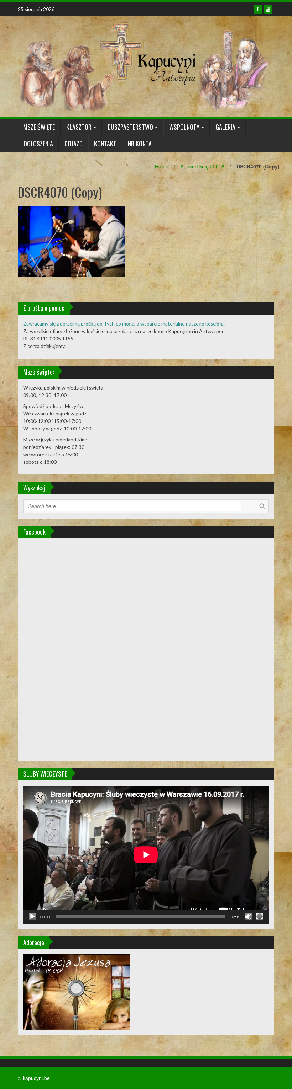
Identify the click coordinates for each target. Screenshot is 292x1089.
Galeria (225, 127)
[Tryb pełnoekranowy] (259, 916)
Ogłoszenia (38, 143)
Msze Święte (39, 127)
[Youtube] (268, 9)
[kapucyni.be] (143, 65)
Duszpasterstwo (130, 127)
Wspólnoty (184, 127)
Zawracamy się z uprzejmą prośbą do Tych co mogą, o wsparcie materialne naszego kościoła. (124, 324)
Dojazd (73, 143)
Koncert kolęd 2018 (202, 166)
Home (161, 166)
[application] (146, 855)
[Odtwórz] (32, 916)
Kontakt (105, 143)
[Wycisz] (248, 916)
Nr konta (140, 143)
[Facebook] (258, 9)
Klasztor (79, 127)
